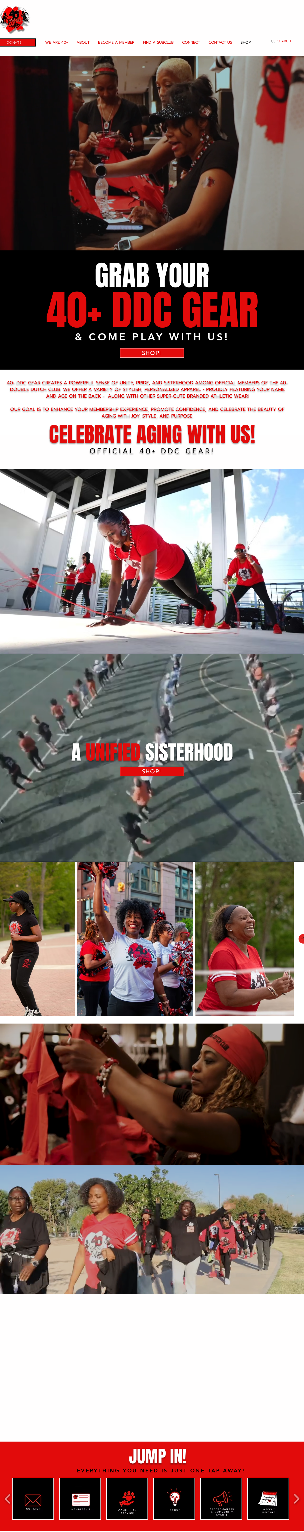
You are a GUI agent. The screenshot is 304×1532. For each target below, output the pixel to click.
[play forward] (296, 1498)
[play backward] (7, 1498)
